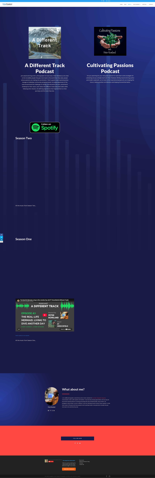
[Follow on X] (77, 443)
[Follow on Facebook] (75, 443)
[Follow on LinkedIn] (80, 443)
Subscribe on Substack (69, 469)
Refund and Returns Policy (84, 461)
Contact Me (81, 464)
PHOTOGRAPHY (136, 4)
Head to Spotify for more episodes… (23, 335)
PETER (129, 4)
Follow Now (77, 438)
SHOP (125, 4)
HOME (121, 4)
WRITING (144, 4)
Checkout (81, 463)
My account (81, 460)
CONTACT (151, 4)
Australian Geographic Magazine (99, 397)
